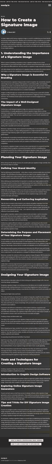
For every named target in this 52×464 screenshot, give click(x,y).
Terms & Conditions (13, 460)
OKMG (24, 460)
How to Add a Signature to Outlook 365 (26, 444)
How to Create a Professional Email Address (26, 440)
